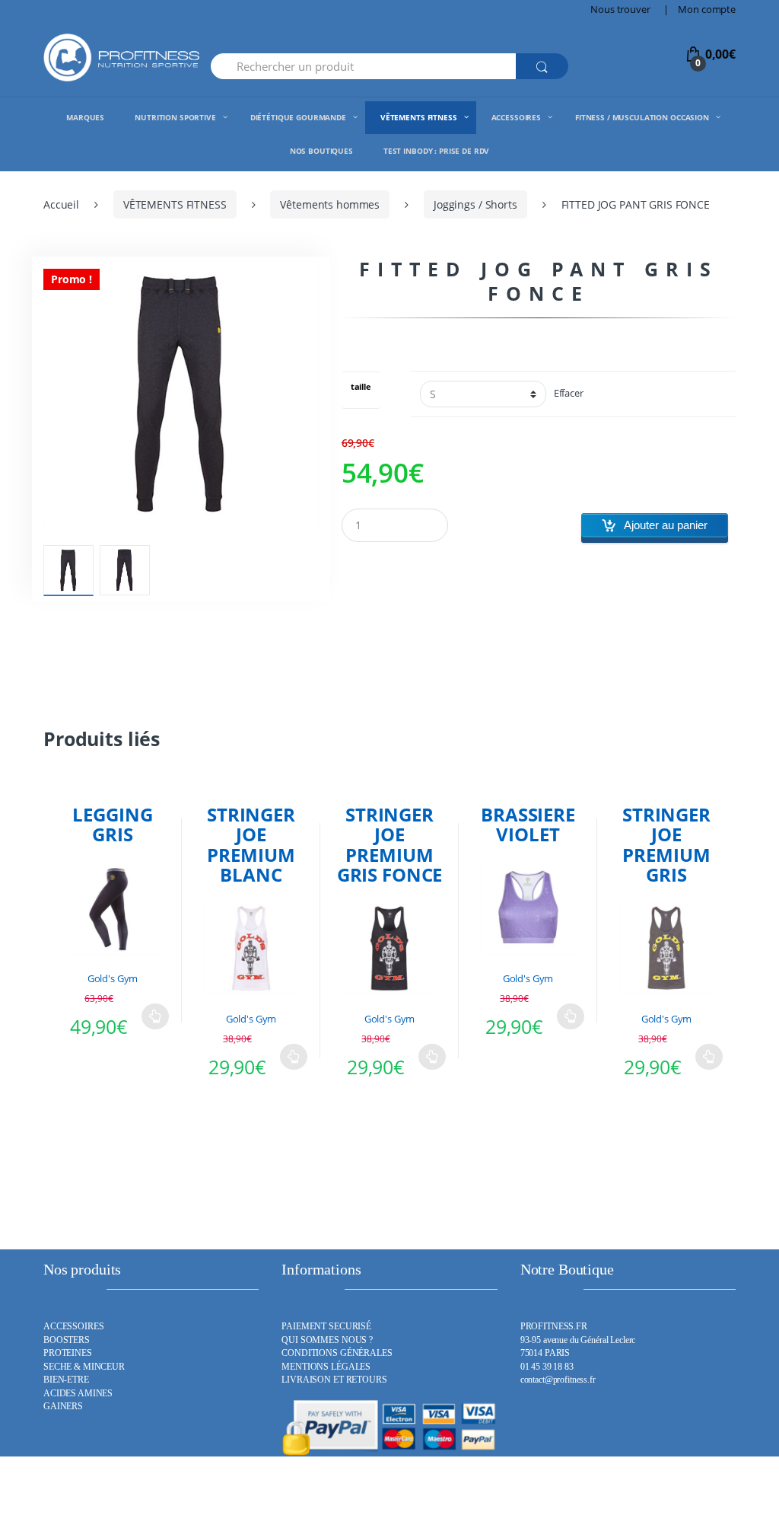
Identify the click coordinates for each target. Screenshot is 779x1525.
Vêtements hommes (330, 204)
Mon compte (707, 9)
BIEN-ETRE (66, 1380)
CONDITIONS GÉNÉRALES (336, 1353)
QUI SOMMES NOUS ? (327, 1340)
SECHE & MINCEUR (84, 1367)
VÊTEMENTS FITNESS (175, 204)
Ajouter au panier (665, 524)
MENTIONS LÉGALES (325, 1367)
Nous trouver (620, 9)
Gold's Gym (112, 978)
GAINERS (63, 1407)
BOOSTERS (66, 1340)
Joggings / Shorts (475, 204)
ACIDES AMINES (78, 1394)
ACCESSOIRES (73, 1327)
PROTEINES (67, 1353)
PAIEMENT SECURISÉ (326, 1327)
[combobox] (363, 66)
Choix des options (155, 1016)
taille (361, 387)
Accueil (61, 204)
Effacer (568, 393)
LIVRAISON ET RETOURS (333, 1380)
